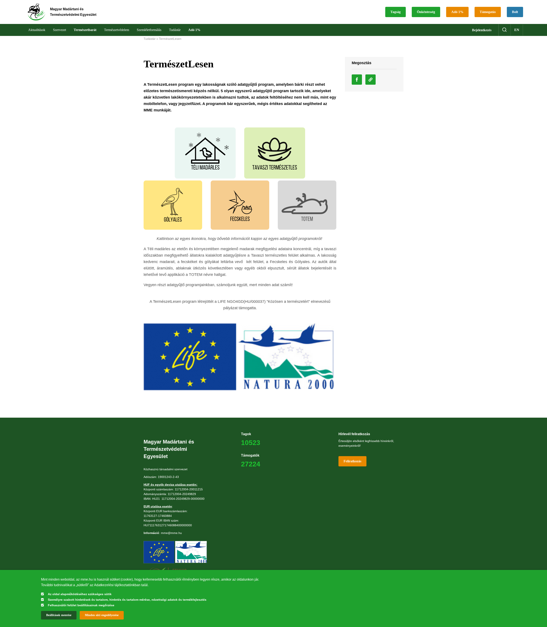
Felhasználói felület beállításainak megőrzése (81, 605)
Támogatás (488, 12)
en (516, 30)
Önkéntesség (426, 12)
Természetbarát (85, 30)
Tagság (395, 12)
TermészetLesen (170, 38)
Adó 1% (457, 12)
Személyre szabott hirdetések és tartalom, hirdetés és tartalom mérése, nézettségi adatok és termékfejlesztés (127, 599)
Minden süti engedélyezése (102, 615)
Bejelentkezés (481, 30)
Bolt (515, 12)
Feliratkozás (352, 461)
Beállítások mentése (58, 615)
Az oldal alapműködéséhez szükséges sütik (80, 594)
